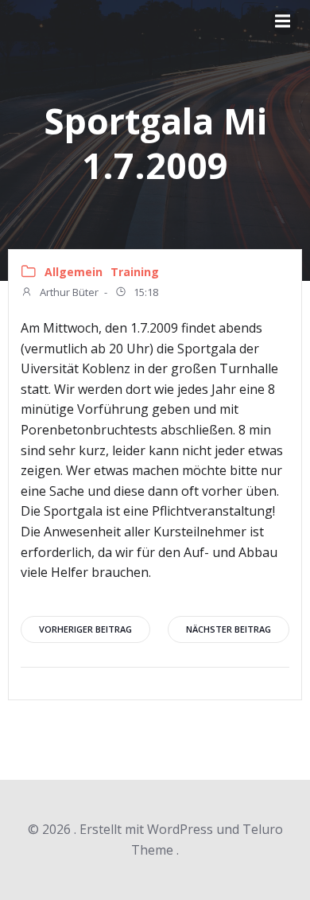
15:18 (144, 292)
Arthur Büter (68, 292)
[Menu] (284, 21)
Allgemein (74, 271)
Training (134, 271)
